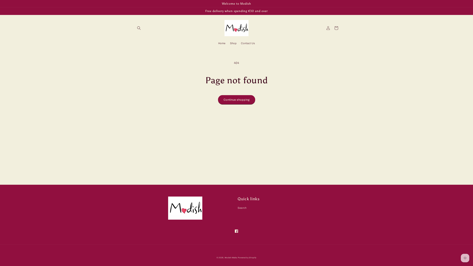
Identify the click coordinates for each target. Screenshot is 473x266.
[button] (139, 28)
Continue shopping (237, 99)
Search (242, 208)
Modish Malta (231, 258)
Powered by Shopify (247, 258)
